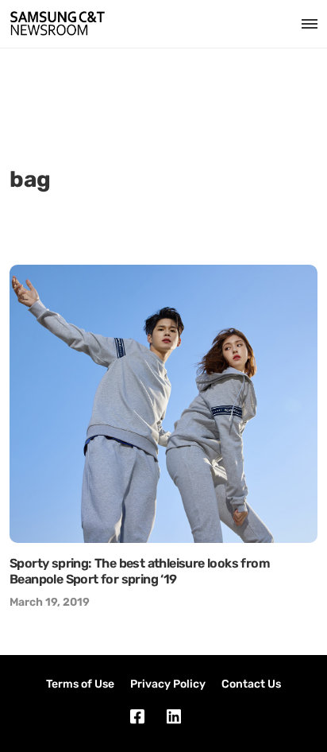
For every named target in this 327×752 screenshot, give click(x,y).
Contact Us (251, 684)
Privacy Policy (168, 684)
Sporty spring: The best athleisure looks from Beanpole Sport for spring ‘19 (140, 571)
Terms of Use (80, 684)
